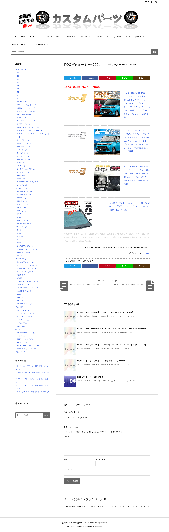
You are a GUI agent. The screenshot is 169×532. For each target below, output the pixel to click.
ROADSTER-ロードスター (26, 262)
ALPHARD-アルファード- (26, 108)
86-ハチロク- (22, 175)
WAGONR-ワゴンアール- (26, 291)
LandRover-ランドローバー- (27, 349)
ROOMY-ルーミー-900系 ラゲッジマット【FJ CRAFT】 (102, 361)
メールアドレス (101, 459)
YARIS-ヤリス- (22, 179)
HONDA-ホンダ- (21, 227)
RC (18, 86)
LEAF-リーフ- (22, 211)
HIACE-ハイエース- (24, 124)
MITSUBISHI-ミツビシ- (25, 326)
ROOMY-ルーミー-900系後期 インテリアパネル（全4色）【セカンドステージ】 (112, 328)
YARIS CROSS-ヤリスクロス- (28, 182)
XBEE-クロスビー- (24, 294)
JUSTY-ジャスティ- (26, 313)
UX (18, 98)
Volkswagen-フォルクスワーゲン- (29, 345)
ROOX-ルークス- (23, 207)
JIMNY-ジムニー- (23, 284)
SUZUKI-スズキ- (21, 275)
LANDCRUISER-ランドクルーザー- (30, 130)
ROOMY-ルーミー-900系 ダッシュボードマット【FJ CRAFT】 (105, 312)
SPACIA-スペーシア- (24, 304)
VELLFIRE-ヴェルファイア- (27, 105)
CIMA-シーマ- (22, 217)
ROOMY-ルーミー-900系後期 (137, 247)
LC (18, 82)
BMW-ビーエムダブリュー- (27, 339)
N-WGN (20, 240)
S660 (19, 243)
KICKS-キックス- (23, 201)
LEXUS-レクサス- (21, 69)
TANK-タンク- (22, 150)
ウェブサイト (69, 469)
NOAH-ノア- (22, 118)
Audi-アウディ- (22, 342)
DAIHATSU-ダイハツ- (25, 317)
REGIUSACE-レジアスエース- (28, 127)
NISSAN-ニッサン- (22, 188)
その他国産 (19, 307)
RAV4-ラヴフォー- (24, 143)
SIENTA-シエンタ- (24, 146)
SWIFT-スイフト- (23, 278)
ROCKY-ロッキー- (25, 323)
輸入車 (17, 329)
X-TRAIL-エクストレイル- (26, 195)
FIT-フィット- (22, 256)
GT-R (19, 214)
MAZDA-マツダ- (21, 259)
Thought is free (97, 526)
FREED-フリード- (23, 252)
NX (18, 95)
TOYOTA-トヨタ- (29, 44)
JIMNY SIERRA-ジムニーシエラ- (29, 288)
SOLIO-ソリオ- (22, 301)
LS (18, 73)
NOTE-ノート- (22, 204)
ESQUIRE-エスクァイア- (26, 111)
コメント (67, 436)
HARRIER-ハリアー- (24, 140)
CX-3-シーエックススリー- (27, 265)
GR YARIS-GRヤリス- (25, 185)
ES (18, 76)
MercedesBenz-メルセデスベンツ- (30, 333)
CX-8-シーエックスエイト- (27, 272)
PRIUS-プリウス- (23, 159)
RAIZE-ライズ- (22, 163)
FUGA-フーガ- (22, 220)
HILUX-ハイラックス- (25, 156)
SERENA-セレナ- (23, 198)
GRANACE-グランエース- (26, 121)
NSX (19, 230)
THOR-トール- (24, 320)
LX (18, 89)
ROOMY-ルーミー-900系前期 (113, 247)
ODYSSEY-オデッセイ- (25, 246)
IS (18, 79)
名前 (65, 459)
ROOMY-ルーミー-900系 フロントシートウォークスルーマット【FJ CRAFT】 (112, 344)
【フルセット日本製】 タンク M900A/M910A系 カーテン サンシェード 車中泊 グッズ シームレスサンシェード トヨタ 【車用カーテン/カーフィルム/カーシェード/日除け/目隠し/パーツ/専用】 (137, 140)
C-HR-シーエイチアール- (26, 169)
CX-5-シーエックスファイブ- (28, 268)
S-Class (22, 336)
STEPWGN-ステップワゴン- (27, 249)
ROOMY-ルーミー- (46, 44)
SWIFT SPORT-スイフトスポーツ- (29, 281)
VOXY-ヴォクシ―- (24, 114)
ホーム (16, 44)
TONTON (145, 253)
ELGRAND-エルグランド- (26, 191)
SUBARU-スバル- (23, 310)
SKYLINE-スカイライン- (26, 224)
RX (18, 92)
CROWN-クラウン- (24, 172)
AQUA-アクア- (22, 166)
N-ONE (20, 236)
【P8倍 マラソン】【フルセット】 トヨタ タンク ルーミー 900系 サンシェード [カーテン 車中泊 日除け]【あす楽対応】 (129, 206)
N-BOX (20, 233)
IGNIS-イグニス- (23, 297)
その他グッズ (20, 352)
